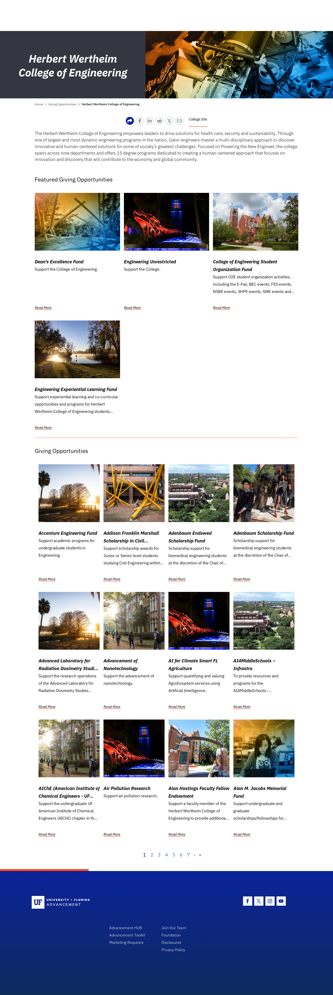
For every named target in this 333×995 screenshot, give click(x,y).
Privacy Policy (173, 949)
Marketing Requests (126, 942)
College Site (198, 119)
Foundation (171, 935)
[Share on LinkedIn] (151, 122)
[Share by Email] (180, 122)
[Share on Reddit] (160, 122)
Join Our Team (173, 927)
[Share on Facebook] (141, 122)
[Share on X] (170, 122)
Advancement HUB (125, 927)
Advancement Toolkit (127, 935)
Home (39, 104)
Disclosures (171, 942)
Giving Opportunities (62, 104)
